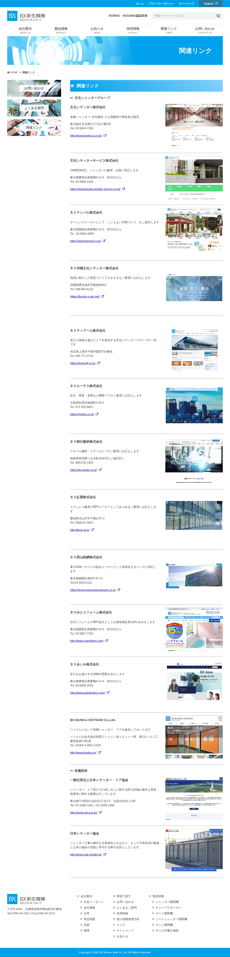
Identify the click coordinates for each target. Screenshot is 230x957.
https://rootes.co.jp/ (82, 414)
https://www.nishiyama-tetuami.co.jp (93, 590)
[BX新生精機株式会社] (26, 898)
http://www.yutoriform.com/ (86, 640)
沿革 (86, 913)
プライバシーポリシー (161, 3)
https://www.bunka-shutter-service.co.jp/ (95, 189)
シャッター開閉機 (167, 901)
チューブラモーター (168, 907)
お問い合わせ (125, 901)
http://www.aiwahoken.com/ (87, 692)
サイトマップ (186, 3)
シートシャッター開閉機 (171, 919)
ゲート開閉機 (164, 913)
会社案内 (86, 896)
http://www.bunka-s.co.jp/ (86, 135)
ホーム (140, 3)
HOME (12, 72)
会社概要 (89, 907)
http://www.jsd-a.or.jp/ (83, 812)
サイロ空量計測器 (167, 930)
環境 (86, 930)
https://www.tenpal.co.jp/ (85, 241)
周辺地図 (89, 919)
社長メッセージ (94, 901)
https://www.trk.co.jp (82, 363)
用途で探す (124, 896)
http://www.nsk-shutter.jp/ (86, 854)
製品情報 (158, 896)
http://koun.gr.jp (79, 530)
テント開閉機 (164, 924)
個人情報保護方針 (128, 919)
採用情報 (122, 913)
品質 (86, 924)
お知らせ (122, 936)
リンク (121, 924)
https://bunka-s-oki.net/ (85, 296)
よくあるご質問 (127, 907)
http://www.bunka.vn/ (83, 752)
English (208, 3)
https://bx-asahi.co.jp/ (83, 470)
